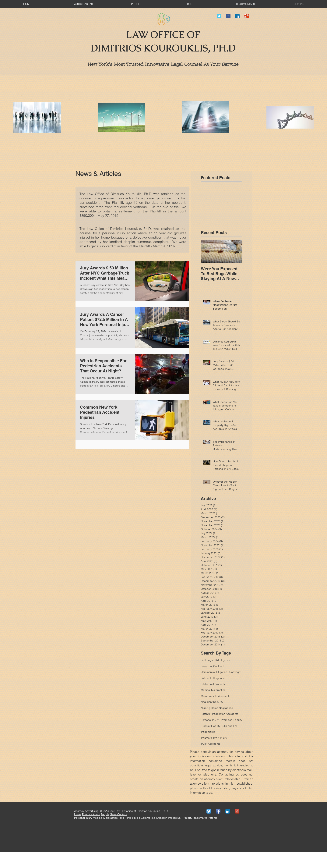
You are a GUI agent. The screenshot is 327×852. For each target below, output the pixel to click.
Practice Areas (91, 814)
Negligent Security (212, 702)
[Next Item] (236, 251)
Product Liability (210, 726)
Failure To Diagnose (213, 678)
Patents (205, 713)
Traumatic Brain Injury (214, 738)
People (105, 814)
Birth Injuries (222, 660)
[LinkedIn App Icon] (237, 16)
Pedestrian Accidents (225, 713)
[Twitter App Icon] (208, 811)
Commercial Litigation (214, 672)
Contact (122, 814)
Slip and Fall (230, 726)
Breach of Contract (212, 666)
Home (77, 814)
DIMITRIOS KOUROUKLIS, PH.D (163, 48)
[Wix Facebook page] (228, 16)
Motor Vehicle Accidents (215, 696)
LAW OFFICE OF (163, 35)
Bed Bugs (207, 660)
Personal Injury (210, 720)
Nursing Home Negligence (217, 708)
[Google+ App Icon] (237, 811)
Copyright (235, 672)
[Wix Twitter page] (219, 16)
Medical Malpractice (213, 690)
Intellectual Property (213, 684)
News (113, 814)
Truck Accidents (210, 743)
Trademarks (208, 731)
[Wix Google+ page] (246, 16)
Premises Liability (231, 720)
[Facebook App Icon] (218, 811)
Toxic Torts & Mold (129, 817)
